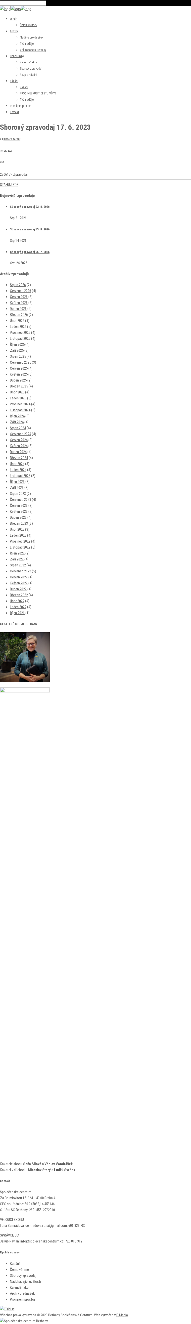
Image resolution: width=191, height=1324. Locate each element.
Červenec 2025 (20, 362)
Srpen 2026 (18, 285)
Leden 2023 (18, 535)
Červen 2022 (19, 577)
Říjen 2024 (17, 416)
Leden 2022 (18, 607)
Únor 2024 (17, 464)
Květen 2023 (19, 511)
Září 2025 (17, 350)
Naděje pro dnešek (31, 37)
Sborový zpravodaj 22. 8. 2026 (29, 207)
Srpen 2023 (18, 493)
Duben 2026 (18, 308)
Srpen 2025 (18, 356)
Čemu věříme (19, 1269)
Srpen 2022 (18, 565)
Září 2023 (17, 487)
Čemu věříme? (28, 25)
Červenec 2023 (20, 499)
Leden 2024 (18, 470)
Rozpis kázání (28, 75)
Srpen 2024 (18, 428)
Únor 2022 (17, 601)
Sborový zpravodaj (31, 68)
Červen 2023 (19, 505)
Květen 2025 (19, 374)
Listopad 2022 (20, 547)
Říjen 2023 (17, 481)
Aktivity (14, 31)
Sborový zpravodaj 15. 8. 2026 (29, 229)
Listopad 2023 (20, 475)
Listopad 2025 (20, 338)
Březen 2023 (19, 523)
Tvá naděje (27, 43)
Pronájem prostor (20, 106)
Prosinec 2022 (20, 541)
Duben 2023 (18, 517)
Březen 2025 (19, 386)
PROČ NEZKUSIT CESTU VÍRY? (38, 93)
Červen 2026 (19, 297)
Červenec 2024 (20, 434)
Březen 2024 (19, 458)
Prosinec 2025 (20, 332)
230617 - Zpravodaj (14, 174)
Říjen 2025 (17, 344)
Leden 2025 (18, 398)
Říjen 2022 (17, 553)
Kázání (14, 81)
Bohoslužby (17, 56)
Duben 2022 (18, 589)
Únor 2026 (17, 320)
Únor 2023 (17, 529)
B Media (122, 1315)
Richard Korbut (11, 139)
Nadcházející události (25, 1281)
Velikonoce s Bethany (33, 50)
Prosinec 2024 (20, 404)
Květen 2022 (19, 583)
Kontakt (14, 112)
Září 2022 (17, 559)
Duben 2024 (18, 452)
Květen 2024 (19, 446)
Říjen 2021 (17, 613)
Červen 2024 (19, 440)
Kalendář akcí (28, 62)
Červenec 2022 (20, 571)
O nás (13, 19)
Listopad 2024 (20, 410)
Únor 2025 (17, 392)
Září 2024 (17, 422)
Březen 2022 (19, 595)
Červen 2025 (19, 368)
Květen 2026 (19, 302)
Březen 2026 (19, 314)
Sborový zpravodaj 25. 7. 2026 (29, 252)
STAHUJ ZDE (9, 184)
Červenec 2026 (20, 291)
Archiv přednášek (22, 1293)
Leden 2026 (18, 326)
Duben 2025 (18, 380)
